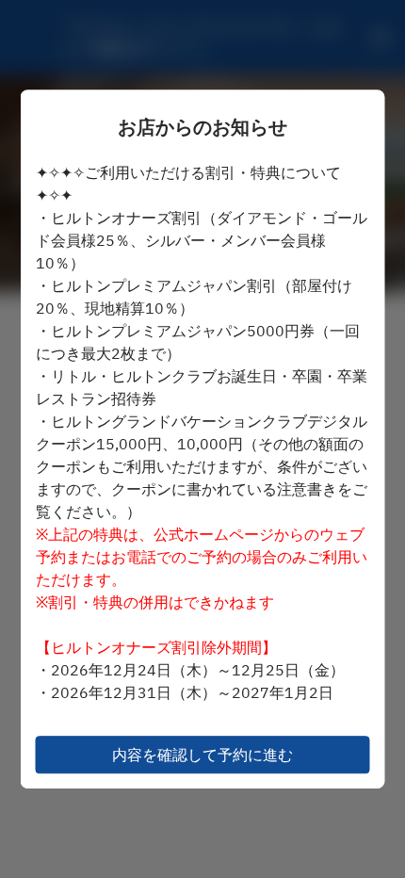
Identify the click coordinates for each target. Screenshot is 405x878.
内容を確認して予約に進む (202, 754)
